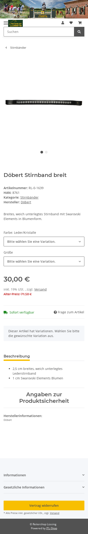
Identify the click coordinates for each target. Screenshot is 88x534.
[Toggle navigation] (6, 21)
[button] (63, 22)
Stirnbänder (29, 197)
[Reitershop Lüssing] (15, 23)
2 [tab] (46, 152)
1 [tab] (41, 152)
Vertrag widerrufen (44, 505)
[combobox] (44, 241)
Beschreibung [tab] (17, 356)
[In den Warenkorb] (7, 59)
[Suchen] (79, 32)
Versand (40, 289)
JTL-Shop (51, 528)
